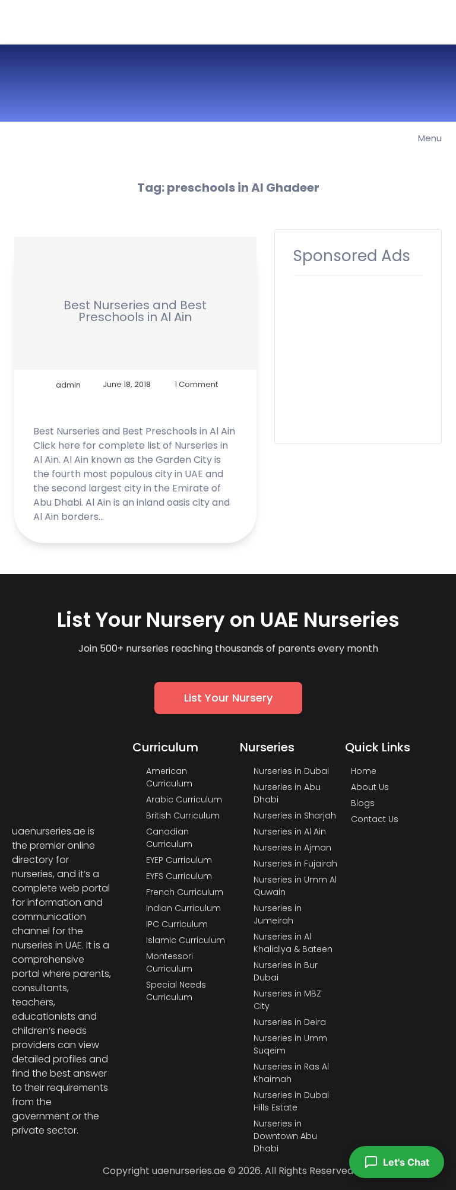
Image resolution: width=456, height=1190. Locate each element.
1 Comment (196, 384)
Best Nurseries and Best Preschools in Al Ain (135, 311)
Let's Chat (406, 1162)
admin (68, 384)
